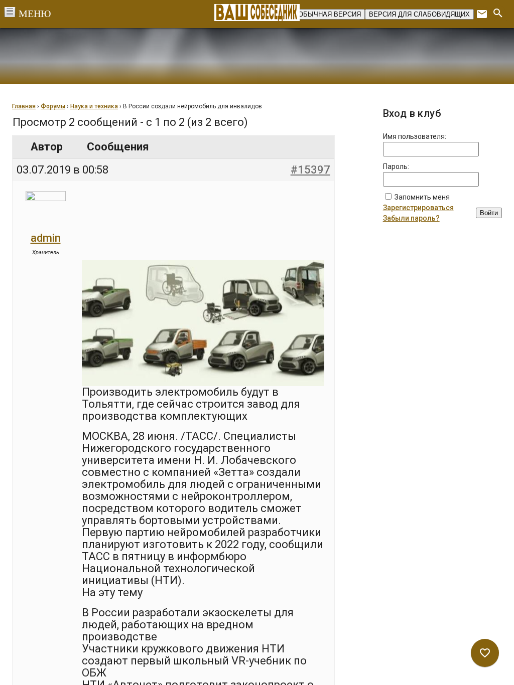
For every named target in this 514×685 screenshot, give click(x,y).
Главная (24, 106)
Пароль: (396, 166)
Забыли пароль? (411, 218)
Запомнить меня (422, 197)
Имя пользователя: (414, 136)
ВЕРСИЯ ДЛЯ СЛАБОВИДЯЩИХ (419, 14)
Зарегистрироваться (418, 208)
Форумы (53, 106)
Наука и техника (94, 106)
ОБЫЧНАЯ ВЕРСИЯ (329, 14)
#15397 (310, 169)
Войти (489, 213)
